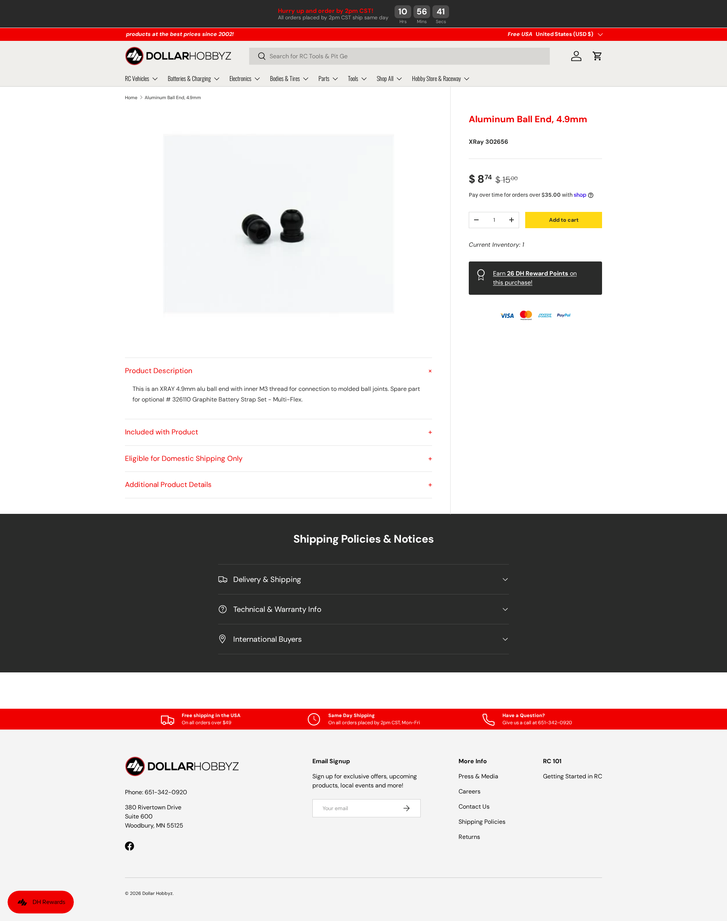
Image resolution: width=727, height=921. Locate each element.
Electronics (240, 78)
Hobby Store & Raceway (436, 78)
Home (131, 97)
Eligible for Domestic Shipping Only (278, 458)
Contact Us (474, 807)
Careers (470, 791)
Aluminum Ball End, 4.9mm (173, 97)
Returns (469, 837)
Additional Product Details (278, 484)
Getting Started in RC (572, 776)
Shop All (385, 78)
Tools (353, 78)
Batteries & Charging (189, 78)
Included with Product (278, 432)
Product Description (278, 370)
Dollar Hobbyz (157, 893)
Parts (323, 78)
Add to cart (564, 219)
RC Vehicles (137, 78)
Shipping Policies (482, 822)
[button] (597, 56)
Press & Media (478, 776)
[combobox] (399, 56)
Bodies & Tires (285, 78)
